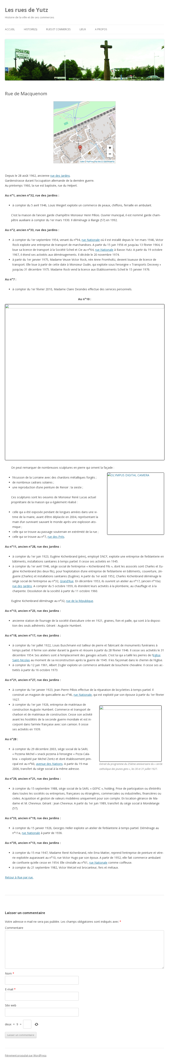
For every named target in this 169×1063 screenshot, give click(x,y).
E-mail (10, 989)
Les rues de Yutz (26, 10)
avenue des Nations (49, 764)
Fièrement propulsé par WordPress (25, 1055)
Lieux (83, 29)
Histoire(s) (30, 29)
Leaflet (82, 162)
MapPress (90, 162)
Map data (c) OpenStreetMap (104, 162)
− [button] (110, 154)
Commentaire (14, 928)
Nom (9, 973)
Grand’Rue (67, 581)
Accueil (10, 29)
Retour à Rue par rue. (19, 877)
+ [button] (110, 147)
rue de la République (79, 601)
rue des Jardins (60, 176)
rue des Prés (56, 537)
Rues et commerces (58, 29)
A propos (101, 29)
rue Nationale (91, 240)
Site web (10, 1005)
